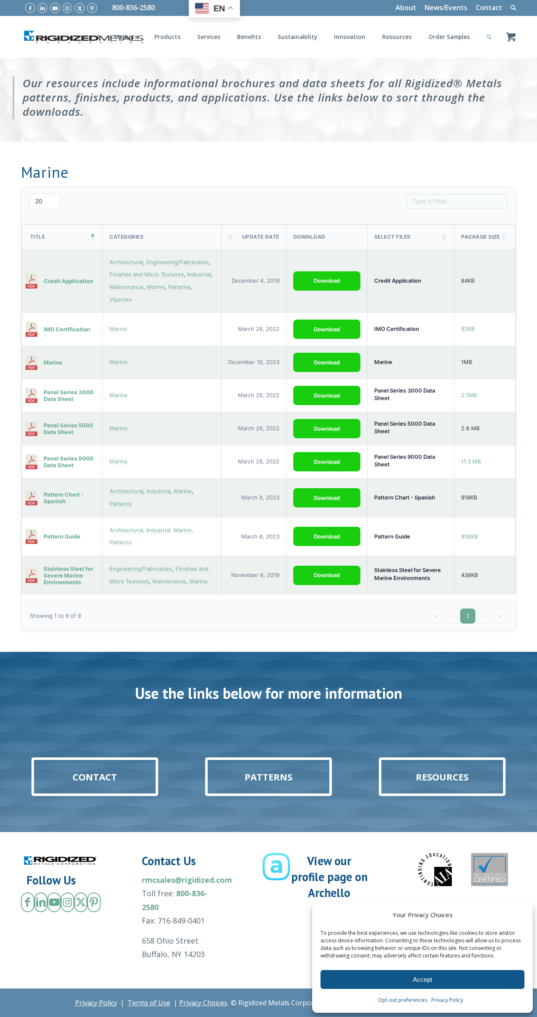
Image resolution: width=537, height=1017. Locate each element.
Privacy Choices (203, 1002)
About (406, 7)
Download (327, 280)
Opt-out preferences (402, 1000)
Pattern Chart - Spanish (404, 497)
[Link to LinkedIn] (42, 8)
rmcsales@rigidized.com (187, 880)
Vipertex (120, 299)
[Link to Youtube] (55, 8)
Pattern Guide (392, 536)
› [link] (484, 616)
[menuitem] (405, 7)
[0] (511, 37)
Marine (156, 287)
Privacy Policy (447, 1000)
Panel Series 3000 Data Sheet (404, 394)
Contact (489, 7)
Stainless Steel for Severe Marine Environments (407, 574)
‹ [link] (452, 616)
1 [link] (468, 616)
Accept (422, 979)
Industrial (199, 274)
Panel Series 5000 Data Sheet (404, 427)
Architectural (126, 262)
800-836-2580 (133, 7)
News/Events (446, 7)
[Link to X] (79, 8)
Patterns (179, 287)
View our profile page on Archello (329, 876)
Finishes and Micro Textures (146, 274)
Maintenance (126, 287)
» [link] (499, 616)
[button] (93, 237)
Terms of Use (149, 1002)
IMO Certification (396, 328)
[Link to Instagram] (67, 8)
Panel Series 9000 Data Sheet (404, 460)
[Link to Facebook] (30, 8)
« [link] (436, 616)
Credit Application (397, 280)
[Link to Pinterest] (92, 8)
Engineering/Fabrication (177, 262)
